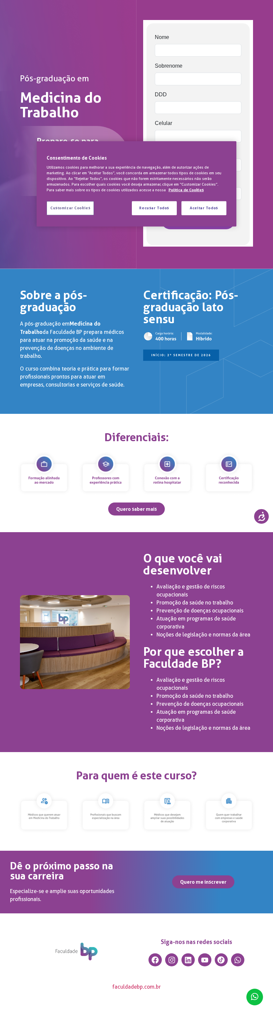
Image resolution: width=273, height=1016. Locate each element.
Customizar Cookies (70, 208)
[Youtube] (204, 960)
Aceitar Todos (204, 208)
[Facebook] (155, 960)
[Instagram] (171, 960)
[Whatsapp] (237, 960)
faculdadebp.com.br (136, 987)
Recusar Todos (154, 208)
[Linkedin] (188, 960)
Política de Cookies (186, 190)
